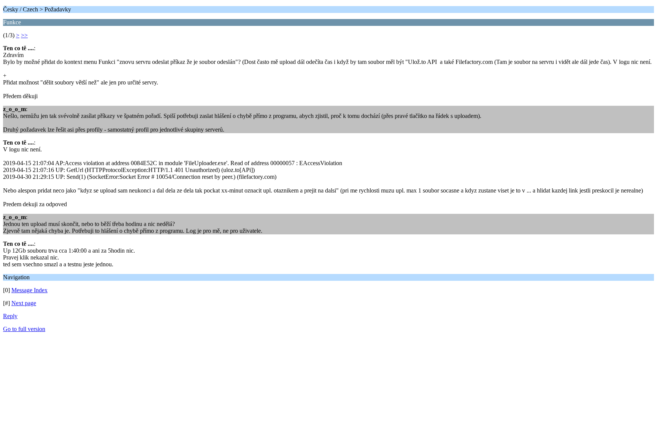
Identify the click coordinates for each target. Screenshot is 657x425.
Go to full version (24, 329)
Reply (10, 316)
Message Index (29, 290)
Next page (23, 303)
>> (24, 35)
